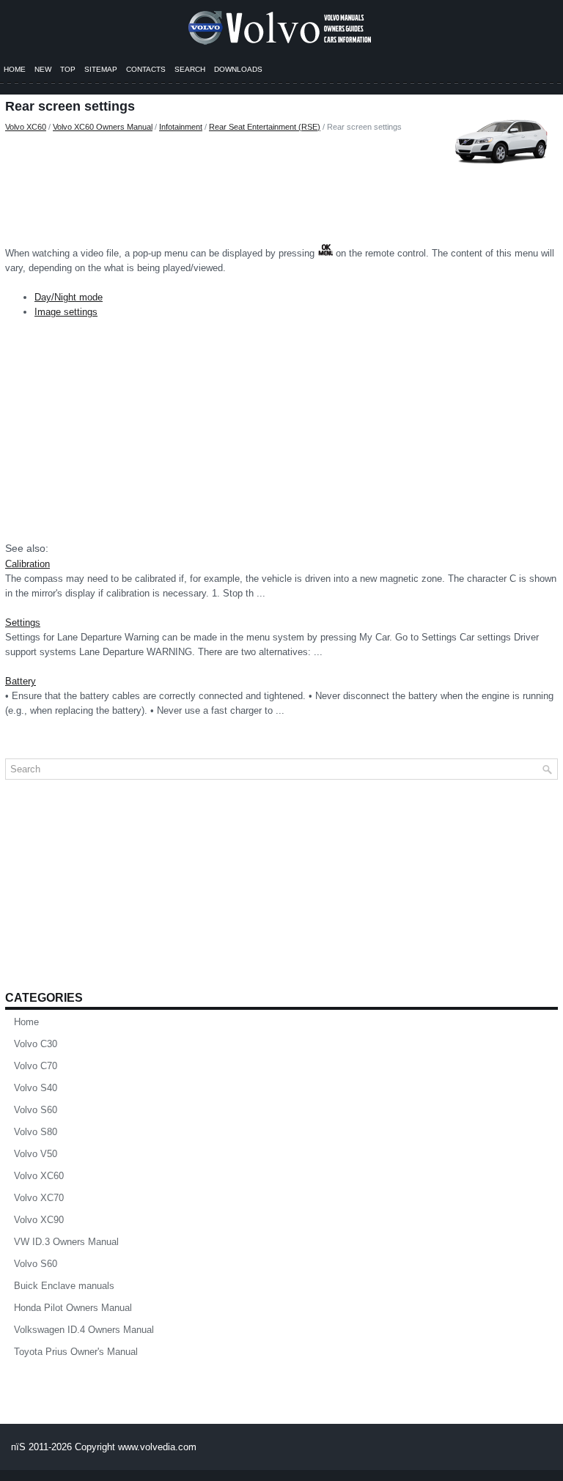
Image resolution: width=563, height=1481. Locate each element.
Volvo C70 (35, 1065)
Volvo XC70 (39, 1197)
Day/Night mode (68, 297)
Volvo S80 (35, 1131)
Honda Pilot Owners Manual (73, 1307)
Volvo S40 (35, 1087)
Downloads (238, 69)
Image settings (65, 311)
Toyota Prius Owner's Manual (76, 1351)
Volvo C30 (35, 1043)
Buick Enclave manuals (64, 1285)
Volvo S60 (35, 1109)
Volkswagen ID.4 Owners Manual (84, 1329)
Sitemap (100, 69)
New (42, 69)
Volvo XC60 (25, 126)
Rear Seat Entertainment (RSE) (264, 126)
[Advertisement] (281, 185)
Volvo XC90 (39, 1219)
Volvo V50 (35, 1153)
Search (189, 69)
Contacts (146, 69)
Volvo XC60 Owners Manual (102, 126)
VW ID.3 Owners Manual (66, 1241)
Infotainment (180, 126)
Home (15, 69)
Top (68, 69)
